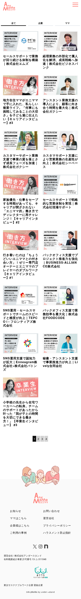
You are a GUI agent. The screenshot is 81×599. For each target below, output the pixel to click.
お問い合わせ (51, 511)
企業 (40, 23)
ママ (67, 23)
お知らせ (15, 511)
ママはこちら (18, 518)
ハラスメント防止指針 (57, 532)
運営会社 (48, 518)
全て (13, 23)
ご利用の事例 (18, 532)
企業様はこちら (20, 525)
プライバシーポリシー (57, 525)
